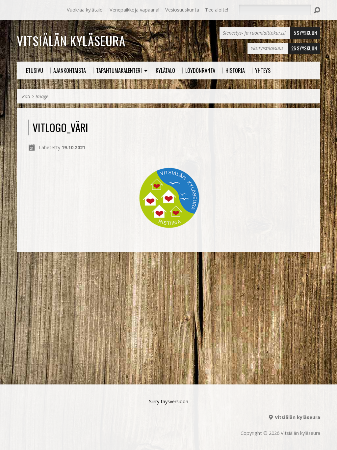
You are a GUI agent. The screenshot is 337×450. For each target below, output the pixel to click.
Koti (26, 96)
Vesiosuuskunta (182, 10)
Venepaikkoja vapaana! (134, 10)
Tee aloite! (216, 10)
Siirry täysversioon (168, 401)
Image (42, 96)
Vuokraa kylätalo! (85, 10)
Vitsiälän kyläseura (71, 40)
